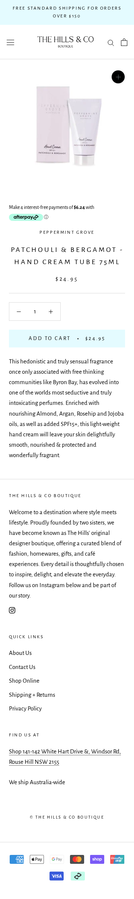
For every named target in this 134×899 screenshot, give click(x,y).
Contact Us (22, 667)
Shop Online (24, 680)
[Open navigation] (10, 42)
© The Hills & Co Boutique (67, 817)
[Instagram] (12, 610)
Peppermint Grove (67, 232)
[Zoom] (118, 76)
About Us (20, 653)
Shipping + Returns (32, 695)
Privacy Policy (25, 708)
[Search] (111, 42)
